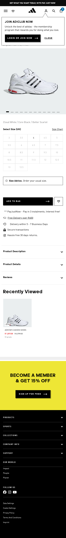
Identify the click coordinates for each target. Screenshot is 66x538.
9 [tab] (44, 110)
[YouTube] (15, 492)
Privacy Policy (8, 513)
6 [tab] (30, 110)
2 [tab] (12, 110)
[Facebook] (4, 492)
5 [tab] (26, 110)
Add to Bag (13, 201)
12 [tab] (58, 110)
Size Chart (57, 129)
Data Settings (8, 503)
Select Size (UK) (12, 129)
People (6, 473)
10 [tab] (49, 110)
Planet (6, 478)
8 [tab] (39, 110)
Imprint (6, 522)
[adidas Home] (33, 10)
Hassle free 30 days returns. (22, 235)
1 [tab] (7, 110)
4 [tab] (21, 110)
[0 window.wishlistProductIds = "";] (13, 11)
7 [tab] (35, 110)
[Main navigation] (5, 11)
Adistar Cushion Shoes (15, 330)
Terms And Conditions (12, 518)
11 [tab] (53, 110)
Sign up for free (30, 394)
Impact (6, 469)
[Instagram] (9, 492)
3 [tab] (16, 110)
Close (48, 38)
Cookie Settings (9, 508)
